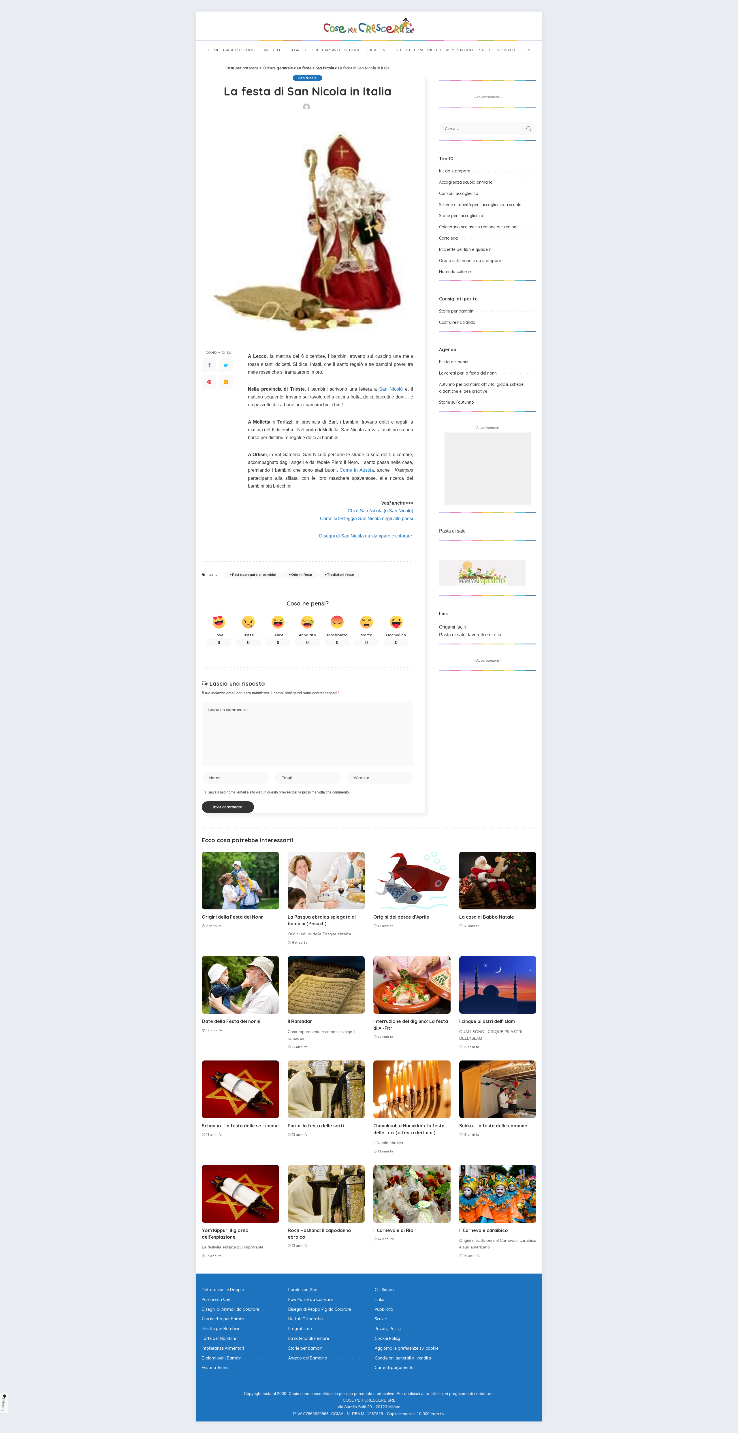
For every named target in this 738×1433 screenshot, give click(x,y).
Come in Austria (357, 470)
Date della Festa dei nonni (231, 1021)
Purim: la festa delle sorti (316, 1126)
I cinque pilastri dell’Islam (487, 1021)
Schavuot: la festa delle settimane (240, 1126)
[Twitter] (226, 365)
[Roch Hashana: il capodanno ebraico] (326, 1194)
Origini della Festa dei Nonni (233, 917)
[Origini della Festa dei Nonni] (240, 881)
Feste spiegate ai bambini (254, 575)
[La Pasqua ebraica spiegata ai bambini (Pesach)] (326, 881)
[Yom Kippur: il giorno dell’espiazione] (240, 1194)
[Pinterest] (209, 382)
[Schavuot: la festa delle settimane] (240, 1089)
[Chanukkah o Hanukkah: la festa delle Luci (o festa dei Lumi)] (412, 1089)
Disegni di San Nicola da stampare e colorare (366, 535)
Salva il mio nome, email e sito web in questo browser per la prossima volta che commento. (279, 792)
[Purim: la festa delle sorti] (326, 1089)
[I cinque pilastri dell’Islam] (497, 985)
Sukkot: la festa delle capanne (493, 1126)
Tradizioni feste (340, 575)
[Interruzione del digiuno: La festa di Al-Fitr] (412, 985)
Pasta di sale (452, 531)
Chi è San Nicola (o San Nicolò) (380, 510)
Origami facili (452, 627)
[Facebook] (209, 365)
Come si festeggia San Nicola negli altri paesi (366, 518)
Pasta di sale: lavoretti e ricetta (470, 634)
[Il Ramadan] (326, 985)
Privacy (3, 1404)
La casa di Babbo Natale (486, 917)
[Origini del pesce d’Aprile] (412, 881)
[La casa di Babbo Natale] (497, 881)
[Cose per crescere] (369, 26)
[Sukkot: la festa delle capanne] (497, 1089)
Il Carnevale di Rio (393, 1230)
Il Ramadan (300, 1021)
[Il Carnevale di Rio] (412, 1194)
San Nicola (307, 78)
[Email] (226, 382)
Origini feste (301, 575)
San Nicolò (391, 389)
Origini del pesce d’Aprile (401, 917)
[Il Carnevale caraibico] (497, 1194)
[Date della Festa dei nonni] (240, 985)
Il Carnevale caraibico (483, 1230)
